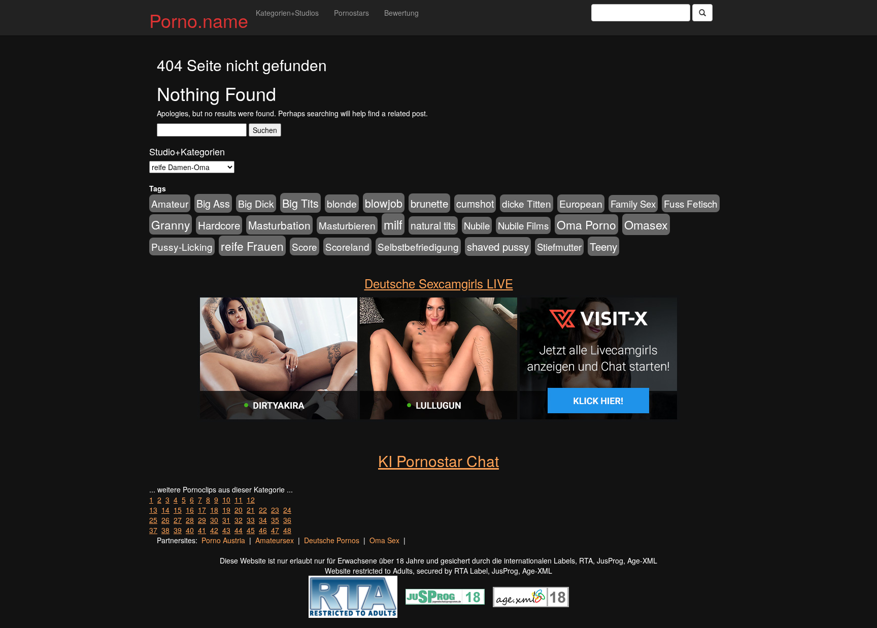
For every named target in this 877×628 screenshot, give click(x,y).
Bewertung (401, 13)
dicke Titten (526, 203)
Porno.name (198, 20)
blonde (342, 203)
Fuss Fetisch (691, 203)
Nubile (477, 225)
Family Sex (633, 203)
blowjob (383, 203)
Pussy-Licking (182, 246)
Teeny (603, 246)
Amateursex (274, 540)
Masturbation (279, 225)
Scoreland (347, 246)
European (580, 203)
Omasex (646, 224)
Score (304, 246)
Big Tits (300, 203)
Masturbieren (347, 225)
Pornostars (351, 13)
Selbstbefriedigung (418, 246)
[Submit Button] (702, 12)
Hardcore (219, 225)
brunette (429, 203)
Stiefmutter (559, 246)
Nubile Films (523, 225)
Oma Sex (384, 540)
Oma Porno (586, 224)
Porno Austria (223, 540)
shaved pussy (498, 246)
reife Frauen (252, 246)
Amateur (169, 203)
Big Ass (213, 203)
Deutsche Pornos (331, 540)
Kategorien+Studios (287, 13)
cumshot (475, 203)
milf (393, 224)
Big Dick (256, 203)
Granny (170, 224)
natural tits (433, 225)
